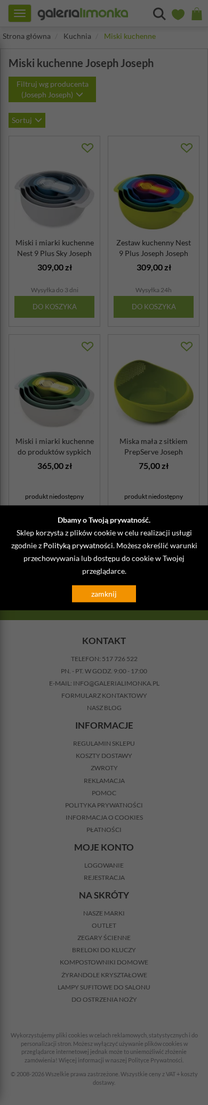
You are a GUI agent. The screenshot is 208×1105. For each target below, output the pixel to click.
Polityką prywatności (78, 545)
